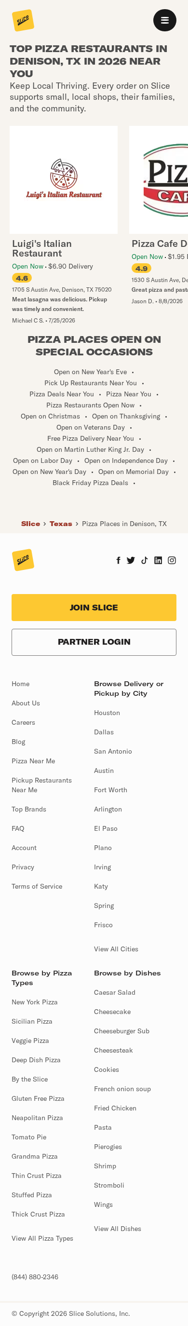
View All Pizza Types (42, 1238)
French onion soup (122, 1088)
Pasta (103, 1127)
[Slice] (23, 21)
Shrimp (105, 1166)
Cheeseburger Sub (121, 1031)
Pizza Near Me (33, 761)
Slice (30, 523)
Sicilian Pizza (32, 1021)
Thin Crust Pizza (37, 1175)
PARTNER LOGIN (94, 642)
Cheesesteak (113, 1050)
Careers (23, 722)
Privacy (23, 867)
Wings (103, 1204)
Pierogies (108, 1146)
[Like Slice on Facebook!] (118, 561)
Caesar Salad (114, 992)
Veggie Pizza (30, 1040)
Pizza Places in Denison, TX (124, 523)
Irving (102, 867)
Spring (104, 905)
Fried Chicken (115, 1108)
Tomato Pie (29, 1137)
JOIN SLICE (94, 607)
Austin (104, 770)
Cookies (106, 1069)
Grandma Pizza (35, 1156)
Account (24, 847)
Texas (61, 523)
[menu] (164, 20)
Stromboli (109, 1185)
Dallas (104, 732)
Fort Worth (110, 789)
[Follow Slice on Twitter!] (130, 561)
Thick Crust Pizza (38, 1214)
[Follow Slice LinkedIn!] (158, 561)
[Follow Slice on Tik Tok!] (144, 561)
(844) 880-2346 (35, 1276)
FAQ (18, 828)
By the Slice (30, 1079)
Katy (101, 886)
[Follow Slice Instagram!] (172, 561)
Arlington (108, 809)
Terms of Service (37, 886)
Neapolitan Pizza (37, 1117)
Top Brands (29, 809)
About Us (26, 703)
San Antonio (113, 751)
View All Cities (116, 949)
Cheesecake (112, 1011)
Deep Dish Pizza (36, 1059)
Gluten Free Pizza (38, 1098)
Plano (103, 847)
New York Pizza (35, 1002)
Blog (18, 741)
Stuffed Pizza (32, 1195)
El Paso (106, 828)
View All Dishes (117, 1228)
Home (20, 683)
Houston (107, 712)
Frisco (103, 924)
